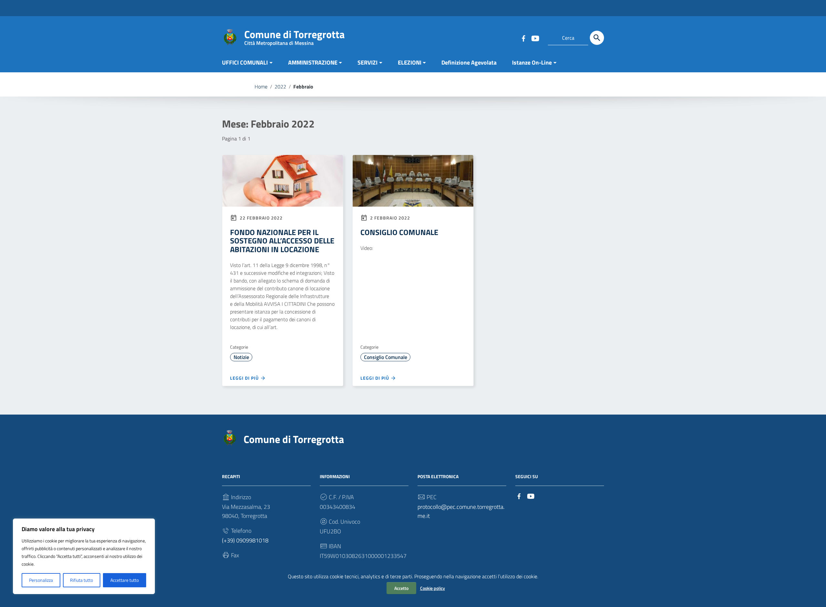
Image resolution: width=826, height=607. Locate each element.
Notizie (241, 357)
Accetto (401, 588)
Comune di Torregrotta (294, 35)
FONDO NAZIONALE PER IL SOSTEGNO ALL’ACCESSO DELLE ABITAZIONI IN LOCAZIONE (282, 240)
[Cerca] (597, 38)
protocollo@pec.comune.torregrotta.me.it (461, 511)
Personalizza (41, 580)
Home (261, 86)
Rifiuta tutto (81, 580)
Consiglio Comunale (385, 357)
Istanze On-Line (532, 62)
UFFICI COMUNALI (245, 62)
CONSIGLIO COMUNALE (399, 232)
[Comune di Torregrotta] (230, 36)
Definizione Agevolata (469, 62)
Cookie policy (432, 588)
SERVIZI (368, 62)
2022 (280, 86)
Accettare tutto (124, 580)
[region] (84, 556)
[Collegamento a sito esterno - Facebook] (523, 38)
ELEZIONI (409, 62)
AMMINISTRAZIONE (312, 62)
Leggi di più (245, 378)
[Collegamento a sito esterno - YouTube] (535, 38)
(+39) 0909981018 (245, 540)
